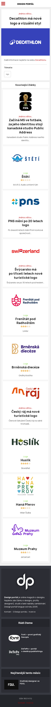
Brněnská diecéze (25, 367)
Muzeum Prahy (25, 549)
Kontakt (7, 611)
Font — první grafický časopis (31, 635)
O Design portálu (20, 611)
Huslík (25, 460)
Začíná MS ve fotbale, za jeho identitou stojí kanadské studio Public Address (25, 126)
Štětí (26, 177)
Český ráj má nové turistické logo (25, 413)
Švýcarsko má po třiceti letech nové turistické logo (25, 273)
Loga (25, 173)
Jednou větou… (26, 13)
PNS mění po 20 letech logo (25, 223)
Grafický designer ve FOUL (29, 682)
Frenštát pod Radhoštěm (25, 321)
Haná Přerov (25, 504)
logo (7, 74)
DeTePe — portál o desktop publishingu (32, 650)
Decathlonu (40, 60)
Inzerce (32, 611)
